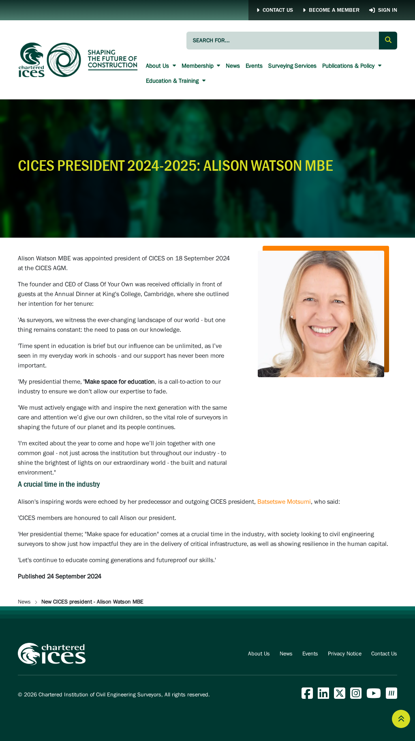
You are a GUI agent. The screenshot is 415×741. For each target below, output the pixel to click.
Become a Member (334, 10)
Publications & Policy (349, 66)
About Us (158, 66)
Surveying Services (292, 66)
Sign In (387, 10)
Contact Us (278, 10)
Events (254, 66)
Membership (198, 66)
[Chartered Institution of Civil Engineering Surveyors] (78, 60)
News (233, 66)
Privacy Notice (345, 654)
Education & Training (173, 81)
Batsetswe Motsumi (284, 502)
